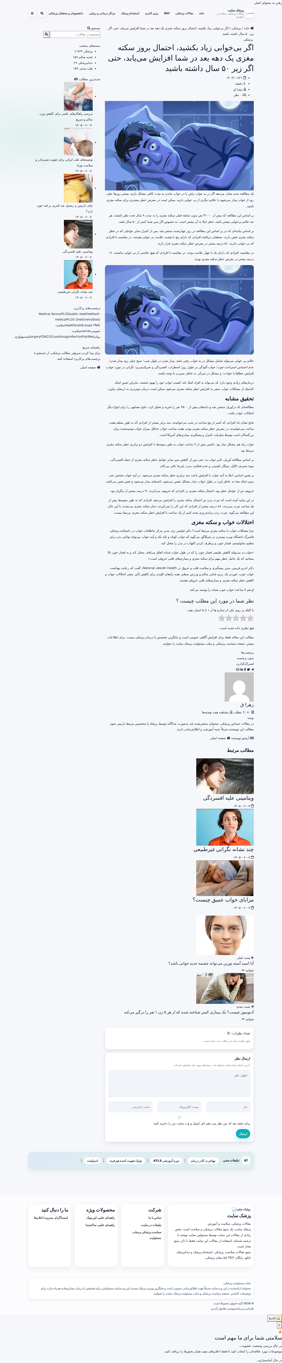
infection (75, 336)
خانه (201, 13)
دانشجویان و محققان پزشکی (66, 13)
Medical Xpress (50, 314)
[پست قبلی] (225, 935)
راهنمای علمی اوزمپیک (100, 1217)
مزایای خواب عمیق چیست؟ (223, 899)
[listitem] (252, 669)
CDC (49, 336)
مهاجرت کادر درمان (203, 1161)
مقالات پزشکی (184, 13)
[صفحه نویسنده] (239, 687)
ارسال (243, 1134)
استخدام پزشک (130, 13)
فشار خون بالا (116, 552)
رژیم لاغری (151, 13)
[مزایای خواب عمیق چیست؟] (225, 878)
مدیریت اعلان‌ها (44, 1217)
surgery (34, 336)
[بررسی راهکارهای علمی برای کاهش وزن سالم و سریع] (78, 96)
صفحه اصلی (218, 738)
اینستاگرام (61, 1217)
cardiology (61, 336)
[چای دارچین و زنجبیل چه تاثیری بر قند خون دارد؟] (78, 188)
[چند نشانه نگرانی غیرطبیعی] (225, 827)
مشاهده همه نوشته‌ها (216, 712)
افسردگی (160, 367)
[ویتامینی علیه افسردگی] (225, 776)
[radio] (250, 618)
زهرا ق (237, 89)
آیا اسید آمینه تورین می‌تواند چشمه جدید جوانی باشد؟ (211, 963)
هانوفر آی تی (218, 1308)
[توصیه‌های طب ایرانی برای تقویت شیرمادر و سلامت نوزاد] (78, 142)
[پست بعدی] (225, 988)
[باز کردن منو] (32, 13)
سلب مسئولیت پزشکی (237, 1283)
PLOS (65, 314)
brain (78, 325)
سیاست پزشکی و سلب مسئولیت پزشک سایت (206, 643)
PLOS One (74, 319)
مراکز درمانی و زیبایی (102, 13)
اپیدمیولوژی (22, 336)
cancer (86, 331)
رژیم (220, 574)
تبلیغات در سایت (151, 1225)
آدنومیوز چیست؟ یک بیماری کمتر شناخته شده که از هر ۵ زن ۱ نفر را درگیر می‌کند (189, 1012)
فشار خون (224, 543)
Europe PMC (91, 325)
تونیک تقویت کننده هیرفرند (126, 1161)
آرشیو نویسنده (240, 738)
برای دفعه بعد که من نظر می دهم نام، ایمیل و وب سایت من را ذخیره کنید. (201, 1123)
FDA (43, 336)
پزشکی (236, 28)
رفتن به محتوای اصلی (268, 3)
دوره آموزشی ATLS (166, 1161)
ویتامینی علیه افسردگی (228, 798)
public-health (79, 314)
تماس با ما (154, 1217)
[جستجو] (42, 13)
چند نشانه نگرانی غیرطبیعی (223, 849)
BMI (166, 13)
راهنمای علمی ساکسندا (100, 1225)
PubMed (88, 336)
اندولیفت (92, 1161)
